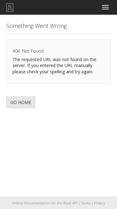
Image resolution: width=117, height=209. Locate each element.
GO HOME (20, 102)
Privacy (99, 203)
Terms (85, 203)
